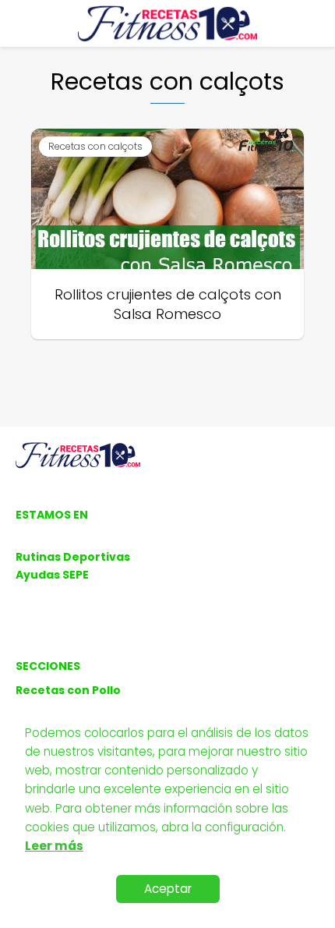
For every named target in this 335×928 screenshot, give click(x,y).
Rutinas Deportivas (73, 557)
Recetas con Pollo (68, 690)
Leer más (54, 846)
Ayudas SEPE (52, 575)
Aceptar (168, 888)
